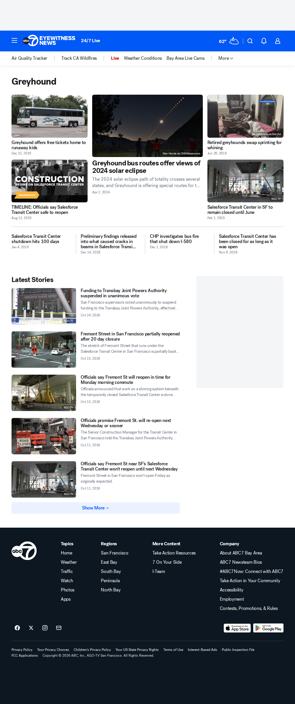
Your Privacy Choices (53, 649)
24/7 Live (90, 41)
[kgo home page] (24, 550)
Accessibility (231, 590)
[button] (14, 40)
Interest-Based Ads (202, 649)
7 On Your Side (167, 562)
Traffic (67, 571)
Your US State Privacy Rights (137, 649)
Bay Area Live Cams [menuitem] (185, 58)
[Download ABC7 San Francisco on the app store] (237, 628)
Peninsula (110, 580)
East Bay (109, 562)
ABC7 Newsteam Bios (241, 562)
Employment (232, 599)
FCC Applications (25, 655)
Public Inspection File (238, 649)
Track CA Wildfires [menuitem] (79, 58)
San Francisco (114, 553)
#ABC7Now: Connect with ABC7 (251, 571)
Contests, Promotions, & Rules (249, 608)
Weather (69, 562)
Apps (66, 599)
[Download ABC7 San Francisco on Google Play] (268, 628)
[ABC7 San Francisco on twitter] (31, 628)
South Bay (111, 571)
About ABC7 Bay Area (241, 553)
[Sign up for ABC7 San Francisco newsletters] (59, 628)
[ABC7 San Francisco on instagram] (45, 628)
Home (66, 553)
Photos (67, 590)
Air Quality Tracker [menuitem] (29, 58)
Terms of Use (173, 649)
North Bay (110, 590)
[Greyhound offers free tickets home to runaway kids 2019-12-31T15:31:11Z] (50, 116)
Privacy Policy (22, 649)
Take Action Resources (174, 553)
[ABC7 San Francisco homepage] (49, 41)
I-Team (158, 571)
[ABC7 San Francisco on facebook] (17, 628)
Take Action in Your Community (250, 580)
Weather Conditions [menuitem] (143, 58)
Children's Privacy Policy (92, 649)
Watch (67, 580)
